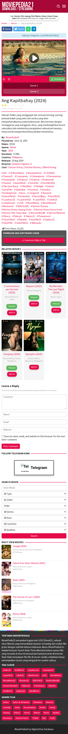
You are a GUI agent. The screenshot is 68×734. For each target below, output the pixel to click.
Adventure (37, 702)
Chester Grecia (15, 167)
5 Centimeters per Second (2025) (12, 289)
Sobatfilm (8, 222)
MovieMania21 (49, 202)
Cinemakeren (37, 176)
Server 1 (34, 85)
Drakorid (35, 179)
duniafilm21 (20, 182)
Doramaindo (9, 179)
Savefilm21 (36, 219)
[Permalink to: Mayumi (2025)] (34, 267)
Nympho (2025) (34, 354)
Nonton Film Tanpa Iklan (15, 212)
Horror (27, 712)
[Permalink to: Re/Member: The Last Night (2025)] (56, 267)
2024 (10, 150)
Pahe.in (6, 216)
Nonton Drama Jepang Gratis (17, 209)
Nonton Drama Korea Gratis (48, 209)
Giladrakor (21, 189)
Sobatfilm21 (22, 222)
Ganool (50, 186)
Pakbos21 (30, 216)
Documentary (9, 358)
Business (49, 702)
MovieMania (33, 202)
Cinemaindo (22, 176)
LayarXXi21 (40, 199)
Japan (11, 299)
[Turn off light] (3, 79)
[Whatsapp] (28, 29)
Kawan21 (47, 192)
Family (52, 707)
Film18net (27, 186)
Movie (13, 147)
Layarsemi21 (25, 199)
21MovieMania (17, 172)
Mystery (56, 712)
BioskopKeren (35, 172)
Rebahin (23, 219)
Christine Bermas (32, 167)
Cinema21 (8, 176)
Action (6, 702)
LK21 (21, 202)
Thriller (35, 718)
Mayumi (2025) (34, 286)
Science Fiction (22, 718)
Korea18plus (40, 196)
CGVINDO (50, 172)
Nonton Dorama (40, 206)
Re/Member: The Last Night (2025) (56, 289)
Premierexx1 (44, 216)
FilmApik (39, 186)
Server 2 (34, 91)
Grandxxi (46, 189)
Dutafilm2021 (48, 182)
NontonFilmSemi (57, 212)
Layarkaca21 (9, 199)
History (17, 712)
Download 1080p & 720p (35, 240)
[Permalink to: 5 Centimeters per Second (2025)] (11, 267)
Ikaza (22, 192)
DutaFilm (34, 182)
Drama (31, 358)
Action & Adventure (21, 702)
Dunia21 (7, 182)
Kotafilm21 (54, 196)
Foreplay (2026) (11, 354)
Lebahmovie (9, 202)
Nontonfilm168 (37, 212)
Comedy (6, 707)
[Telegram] (33, 29)
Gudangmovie (10, 192)
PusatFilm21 (9, 219)
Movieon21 (8, 206)
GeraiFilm (7, 189)
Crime (17, 707)
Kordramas (24, 196)
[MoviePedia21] (18, 6)
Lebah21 (53, 199)
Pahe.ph (18, 216)
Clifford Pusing (49, 167)
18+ (5, 172)
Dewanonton (54, 176)
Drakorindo (48, 179)
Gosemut (33, 189)
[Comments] (9, 79)
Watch (12, 312)
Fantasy (6, 712)
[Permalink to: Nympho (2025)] (34, 334)
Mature (37, 712)
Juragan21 (34, 192)
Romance (14, 297)
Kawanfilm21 (9, 196)
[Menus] (64, 6)
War (44, 718)
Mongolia (30, 600)
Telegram (39, 467)
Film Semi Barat (10, 186)
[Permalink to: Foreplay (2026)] (11, 334)
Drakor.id (23, 179)
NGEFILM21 (23, 206)
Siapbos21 (50, 219)
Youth (52, 718)
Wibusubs (36, 222)
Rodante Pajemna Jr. (22, 163)
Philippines (17, 157)
